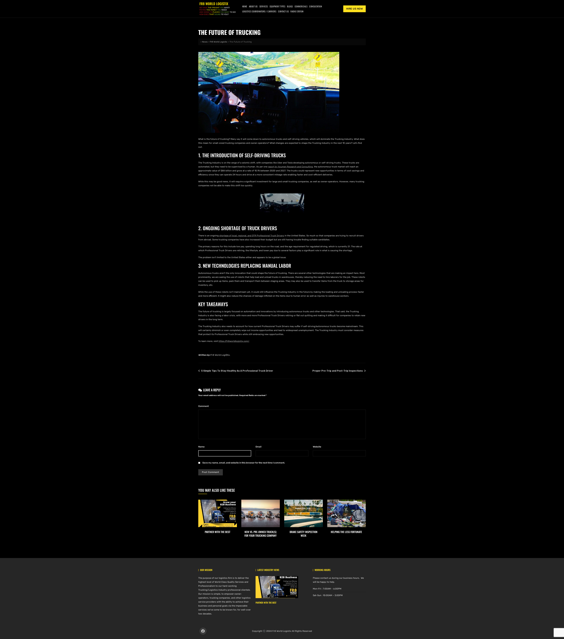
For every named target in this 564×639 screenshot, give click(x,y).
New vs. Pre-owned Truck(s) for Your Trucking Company (260, 533)
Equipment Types (277, 6)
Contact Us (283, 11)
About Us (253, 6)
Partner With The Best (217, 532)
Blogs (290, 6)
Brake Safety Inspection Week (303, 533)
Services (263, 6)
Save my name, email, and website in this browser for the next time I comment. (243, 462)
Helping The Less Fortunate (346, 532)
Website (317, 446)
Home (244, 6)
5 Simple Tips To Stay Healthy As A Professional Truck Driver (237, 370)
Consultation (315, 6)
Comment (204, 406)
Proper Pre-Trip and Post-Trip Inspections (337, 370)
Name (202, 446)
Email (259, 446)
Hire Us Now (354, 8)
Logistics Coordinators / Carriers (259, 11)
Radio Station (297, 11)
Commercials (301, 6)
